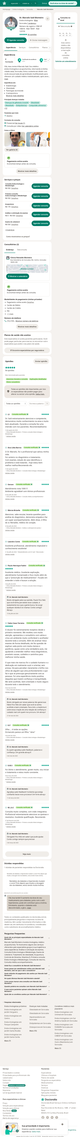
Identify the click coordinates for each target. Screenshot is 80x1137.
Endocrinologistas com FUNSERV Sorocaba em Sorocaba (64, 1027)
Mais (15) (33, 1031)
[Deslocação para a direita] (50, 47)
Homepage (6, 9)
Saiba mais (36, 1131)
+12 (5, 108)
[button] (27, 938)
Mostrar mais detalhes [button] (15, 96)
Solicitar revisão (11, 436)
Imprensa (6, 1090)
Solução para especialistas (13, 1106)
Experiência (11, 47)
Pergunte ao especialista (51, 1080)
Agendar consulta (40, 186)
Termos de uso (8, 1116)
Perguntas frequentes (50, 1090)
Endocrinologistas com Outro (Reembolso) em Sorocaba (64, 1042)
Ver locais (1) (20, 123)
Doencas (44, 1088)
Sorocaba (43, 260)
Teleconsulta (64, 27)
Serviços (22, 47)
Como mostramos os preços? (18, 236)
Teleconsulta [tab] (22, 250)
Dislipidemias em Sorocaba (40, 1023)
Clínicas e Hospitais (48, 1075)
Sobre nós (7, 1080)
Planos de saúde (47, 1078)
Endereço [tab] (10, 250)
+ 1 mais (10, 314)
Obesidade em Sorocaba (39, 1009)
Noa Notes (9, 1111)
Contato (6, 1083)
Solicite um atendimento (65, 61)
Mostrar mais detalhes (28, 172)
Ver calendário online (30, 126)
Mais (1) (58, 1048)
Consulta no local (66, 19)
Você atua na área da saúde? (62, 3)
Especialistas (46, 1073)
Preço (5, 1103)
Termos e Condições (11, 1088)
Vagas (14, 1085)
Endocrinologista (18, 9)
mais (6, 79)
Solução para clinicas (11, 1108)
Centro (36, 260)
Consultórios (34, 47)
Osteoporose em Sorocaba (40, 1027)
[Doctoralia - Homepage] (5, 3)
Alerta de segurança (11, 1118)
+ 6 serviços (9, 230)
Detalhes (14, 188)
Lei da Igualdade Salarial (12, 1093)
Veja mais (31, 854)
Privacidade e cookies (11, 1073)
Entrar (44, 3)
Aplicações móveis (48, 1093)
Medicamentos (47, 1083)
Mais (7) (7, 1041)
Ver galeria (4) (12, 150)
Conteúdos (7, 1113)
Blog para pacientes (49, 1095)
